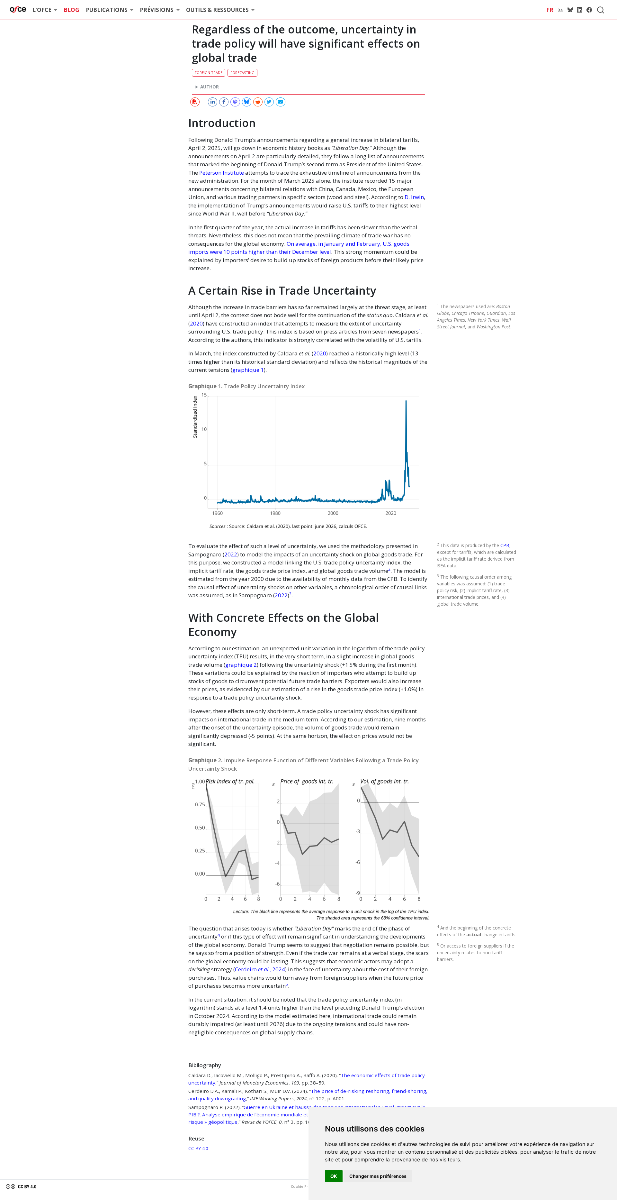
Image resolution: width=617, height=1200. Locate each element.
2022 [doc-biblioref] (230, 554)
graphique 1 (248, 369)
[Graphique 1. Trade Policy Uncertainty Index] (308, 466)
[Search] (601, 9)
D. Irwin (414, 197)
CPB (504, 545)
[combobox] (601, 9)
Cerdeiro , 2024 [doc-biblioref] (260, 969)
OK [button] (333, 1176)
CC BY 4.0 (198, 1148)
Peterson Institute (221, 172)
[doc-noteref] (420, 331)
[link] (44, 10)
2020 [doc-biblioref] (196, 323)
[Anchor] (423, 388)
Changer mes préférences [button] (378, 1176)
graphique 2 (241, 664)
